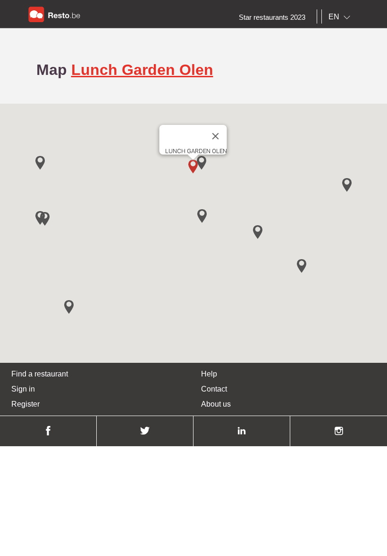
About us (216, 404)
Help (209, 374)
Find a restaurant (39, 374)
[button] (193, 166)
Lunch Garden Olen (142, 69)
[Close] (215, 136)
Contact (214, 389)
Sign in (23, 389)
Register (25, 404)
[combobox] (341, 17)
